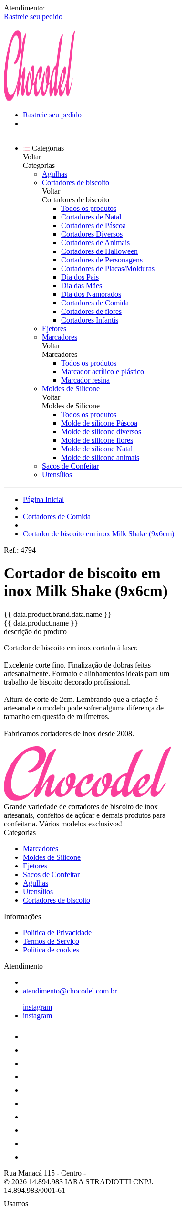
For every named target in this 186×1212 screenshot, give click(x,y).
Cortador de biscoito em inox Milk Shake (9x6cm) (98, 534)
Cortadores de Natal (91, 217)
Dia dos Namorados (91, 294)
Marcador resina (85, 380)
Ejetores (54, 328)
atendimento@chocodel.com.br (70, 991)
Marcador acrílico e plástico (102, 371)
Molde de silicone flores (97, 440)
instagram (37, 1007)
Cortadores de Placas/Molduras (108, 268)
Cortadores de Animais (95, 243)
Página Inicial (43, 499)
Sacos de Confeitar (70, 466)
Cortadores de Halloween (99, 251)
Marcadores (59, 337)
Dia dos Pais (80, 277)
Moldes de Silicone (71, 389)
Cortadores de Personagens (102, 260)
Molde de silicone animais (100, 457)
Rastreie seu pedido (33, 16)
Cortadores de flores (91, 311)
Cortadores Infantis (89, 320)
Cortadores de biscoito (75, 182)
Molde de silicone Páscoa (99, 423)
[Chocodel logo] (39, 98)
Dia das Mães (81, 286)
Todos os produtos (88, 208)
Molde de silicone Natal (97, 449)
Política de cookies (51, 950)
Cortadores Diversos (92, 234)
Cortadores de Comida (95, 303)
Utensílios (57, 474)
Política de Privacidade (57, 933)
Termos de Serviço (51, 941)
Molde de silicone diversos (101, 432)
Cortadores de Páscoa (93, 225)
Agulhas (54, 174)
